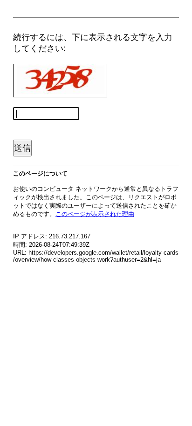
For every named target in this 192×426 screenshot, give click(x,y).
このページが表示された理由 (94, 213)
